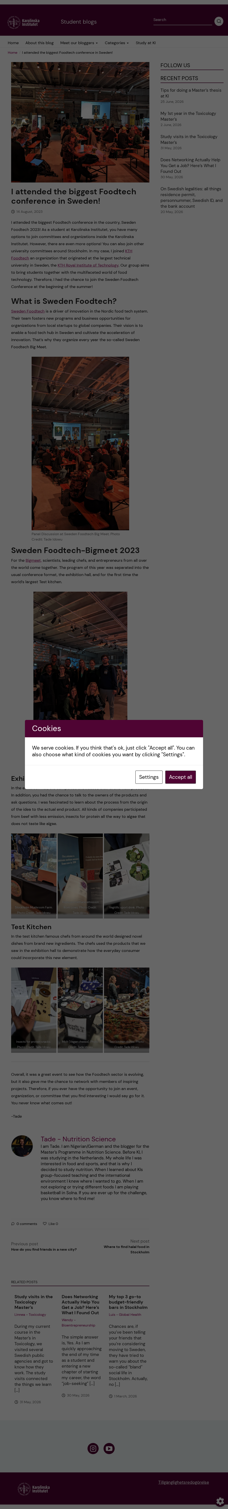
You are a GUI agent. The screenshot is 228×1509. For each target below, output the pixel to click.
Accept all (180, 777)
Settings (149, 777)
